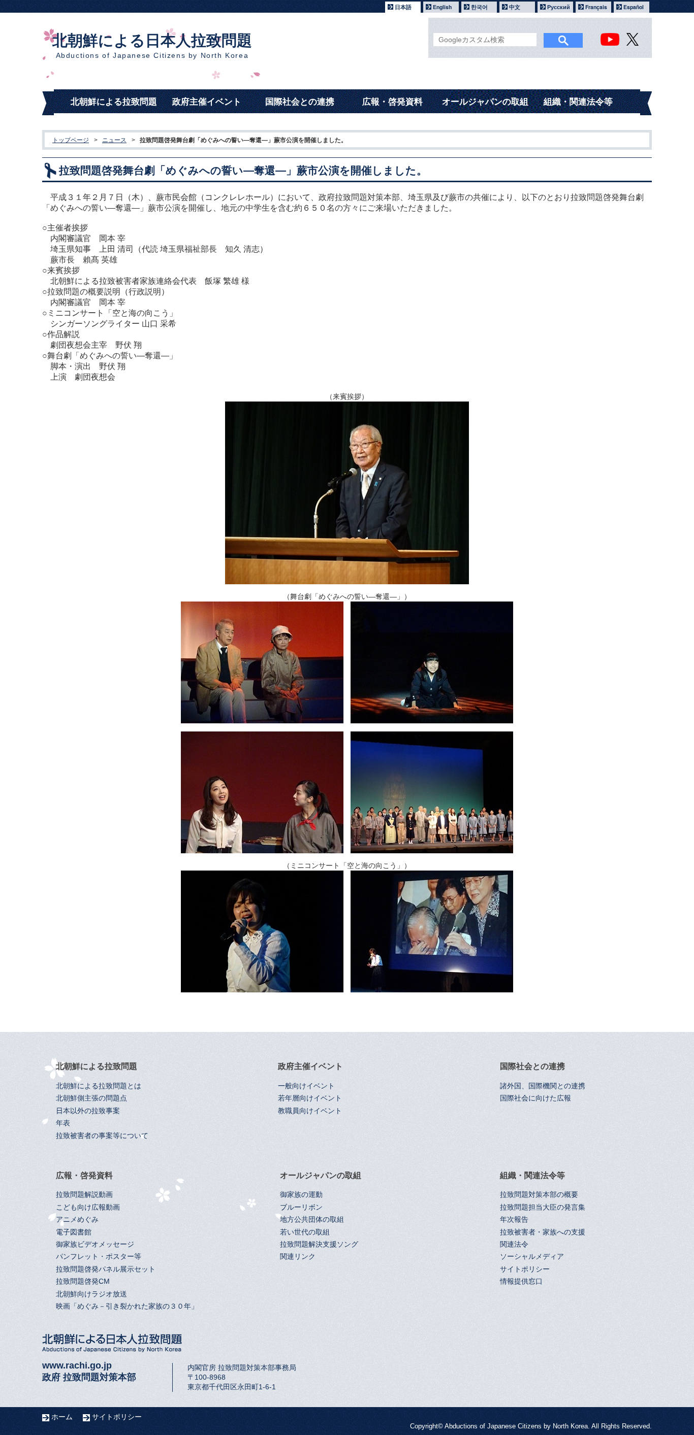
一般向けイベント (306, 1086)
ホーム (62, 1417)
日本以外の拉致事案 (88, 1111)
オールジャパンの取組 (485, 102)
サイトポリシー (525, 1269)
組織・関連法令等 (578, 102)
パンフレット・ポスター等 (98, 1256)
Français (596, 7)
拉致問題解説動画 (84, 1194)
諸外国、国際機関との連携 (542, 1086)
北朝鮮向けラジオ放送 (91, 1294)
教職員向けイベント (310, 1111)
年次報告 (514, 1219)
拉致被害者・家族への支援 (542, 1232)
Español (633, 7)
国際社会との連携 (299, 102)
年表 (63, 1123)
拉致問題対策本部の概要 (539, 1194)
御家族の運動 (301, 1194)
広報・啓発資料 (392, 102)
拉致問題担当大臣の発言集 (542, 1207)
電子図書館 (73, 1232)
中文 (514, 7)
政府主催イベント (206, 102)
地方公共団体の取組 (312, 1219)
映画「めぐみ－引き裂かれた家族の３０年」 (127, 1306)
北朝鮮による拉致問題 (114, 102)
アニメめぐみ (77, 1219)
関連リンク (298, 1256)
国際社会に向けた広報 (535, 1098)
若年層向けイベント (310, 1098)
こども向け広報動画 (88, 1207)
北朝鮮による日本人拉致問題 (152, 45)
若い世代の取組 (305, 1232)
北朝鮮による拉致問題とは (98, 1086)
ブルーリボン (301, 1207)
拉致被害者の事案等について (102, 1136)
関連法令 (514, 1244)
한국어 (479, 7)
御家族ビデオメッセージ (95, 1244)
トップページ (70, 140)
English (442, 7)
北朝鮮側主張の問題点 (91, 1098)
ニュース (114, 140)
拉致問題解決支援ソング (319, 1244)
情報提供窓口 (521, 1281)
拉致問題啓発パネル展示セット (105, 1269)
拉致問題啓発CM (83, 1281)
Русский (558, 7)
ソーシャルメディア (532, 1256)
